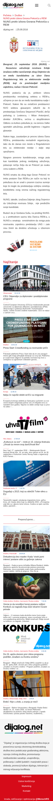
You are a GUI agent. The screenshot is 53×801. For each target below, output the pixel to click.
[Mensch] (26, 238)
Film (4, 439)
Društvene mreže (9, 488)
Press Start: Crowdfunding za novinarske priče (25, 348)
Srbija (20, 698)
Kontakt (26, 791)
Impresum (26, 776)
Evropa (5, 392)
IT (16, 488)
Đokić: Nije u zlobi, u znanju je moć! (20, 702)
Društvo (6, 345)
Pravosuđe (13, 553)
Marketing (26, 786)
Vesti (24, 698)
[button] (49, 5)
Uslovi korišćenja (26, 781)
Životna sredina (34, 601)
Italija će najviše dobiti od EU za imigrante (23, 395)
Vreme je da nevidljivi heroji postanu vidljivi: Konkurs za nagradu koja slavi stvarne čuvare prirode (25, 607)
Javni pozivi (24, 601)
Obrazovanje (7, 293)
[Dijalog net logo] (13, 5)
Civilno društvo (8, 601)
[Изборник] (36, 5)
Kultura (9, 439)
